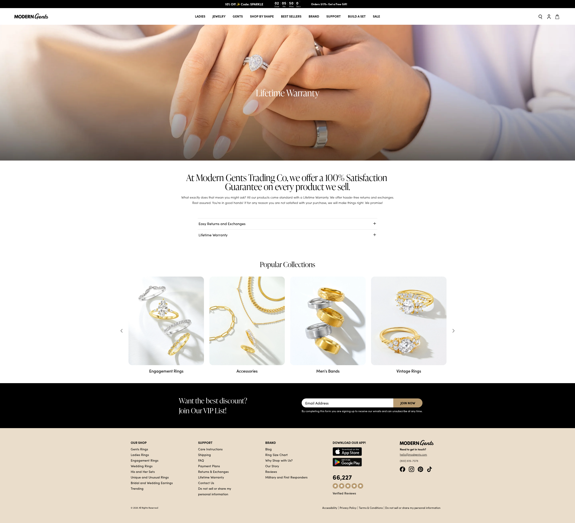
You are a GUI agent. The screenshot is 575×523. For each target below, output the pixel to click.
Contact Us (206, 483)
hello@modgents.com (413, 454)
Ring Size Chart (276, 454)
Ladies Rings (140, 454)
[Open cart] (558, 16)
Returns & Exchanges (213, 471)
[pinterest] (420, 469)
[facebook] (402, 469)
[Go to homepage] (31, 16)
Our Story (272, 466)
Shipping (204, 454)
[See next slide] (453, 331)
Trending (137, 488)
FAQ (201, 460)
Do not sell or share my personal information (412, 507)
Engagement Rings (144, 460)
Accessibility (329, 507)
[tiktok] (429, 469)
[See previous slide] (121, 331)
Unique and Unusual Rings (150, 477)
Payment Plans (209, 466)
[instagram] (411, 469)
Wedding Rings (142, 466)
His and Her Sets (143, 471)
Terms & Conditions (371, 507)
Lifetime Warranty (211, 477)
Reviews (271, 471)
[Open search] (540, 16)
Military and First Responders (286, 477)
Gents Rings (139, 449)
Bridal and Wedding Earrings (152, 483)
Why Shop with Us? (279, 460)
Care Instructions (210, 449)
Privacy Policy (348, 507)
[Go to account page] (549, 16)
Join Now (407, 403)
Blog (268, 449)
